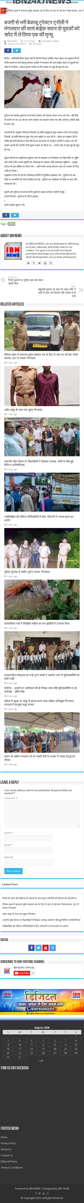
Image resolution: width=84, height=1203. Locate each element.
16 (8, 1048)
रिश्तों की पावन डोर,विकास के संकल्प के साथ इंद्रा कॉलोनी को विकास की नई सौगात (39, 898)
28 (65, 1052)
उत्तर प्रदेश (46, 41)
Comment (10, 798)
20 (55, 1048)
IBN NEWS (12, 41)
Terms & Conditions (12, 1167)
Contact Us (7, 1155)
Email (8, 845)
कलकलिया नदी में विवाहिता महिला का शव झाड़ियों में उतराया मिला (36, 623)
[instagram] (52, 948)
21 (65, 1048)
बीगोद (12, 224)
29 (76, 1052)
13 (55, 1044)
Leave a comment (17, 44)
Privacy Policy (8, 1143)
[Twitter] (38, 948)
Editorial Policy (9, 1161)
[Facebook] (31, 948)
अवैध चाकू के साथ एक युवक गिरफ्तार (23, 410)
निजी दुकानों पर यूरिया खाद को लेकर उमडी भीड (25, 280)
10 (19, 1044)
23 (8, 1052)
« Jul (40, 1060)
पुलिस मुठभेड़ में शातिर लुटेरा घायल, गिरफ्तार (27, 572)
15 (76, 1044)
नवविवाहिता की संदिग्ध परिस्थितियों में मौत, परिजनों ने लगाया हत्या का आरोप (35, 926)
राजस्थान (55, 41)
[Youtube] (45, 948)
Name (8, 832)
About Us (6, 1149)
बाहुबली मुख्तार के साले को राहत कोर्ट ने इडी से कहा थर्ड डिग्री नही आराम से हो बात (57, 291)
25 (31, 1052)
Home (4, 1137)
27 (55, 1052)
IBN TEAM (63, 1188)
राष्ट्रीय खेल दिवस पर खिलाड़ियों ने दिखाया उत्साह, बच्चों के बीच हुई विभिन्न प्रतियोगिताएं (41, 920)
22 (76, 1048)
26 (43, 1052)
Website (8, 857)
